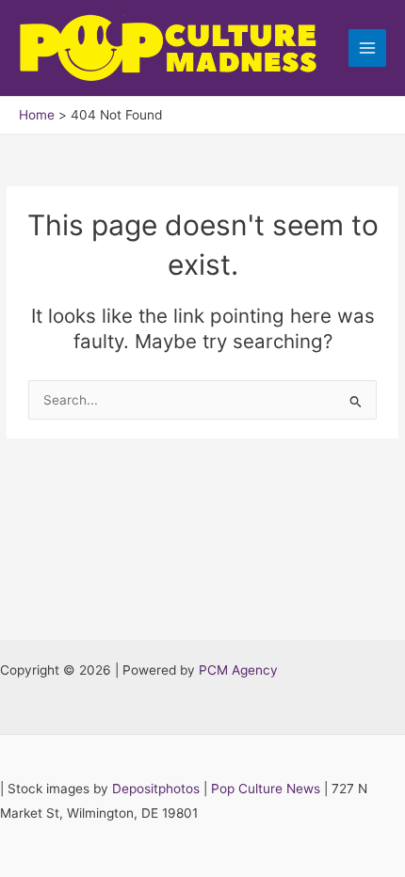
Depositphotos (155, 788)
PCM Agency (238, 670)
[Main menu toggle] (367, 48)
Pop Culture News (265, 788)
